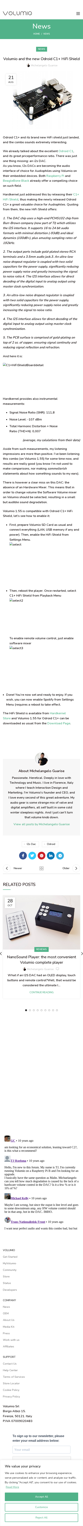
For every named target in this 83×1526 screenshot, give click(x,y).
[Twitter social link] (32, 855)
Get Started (10, 1257)
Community (9, 1270)
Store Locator (11, 1383)
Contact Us (10, 1364)
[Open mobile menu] (78, 13)
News (46, 33)
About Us (8, 1320)
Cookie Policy (11, 1390)
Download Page (58, 723)
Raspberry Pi (55, 176)
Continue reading (42, 992)
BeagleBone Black (16, 181)
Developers (10, 1290)
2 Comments (57, 969)
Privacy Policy (11, 1396)
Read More (12, 1487)
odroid (51, 844)
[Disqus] (41, 1076)
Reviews (41, 949)
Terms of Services (14, 1377)
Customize (41, 1507)
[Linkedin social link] (51, 855)
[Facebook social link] (23, 855)
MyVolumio (9, 1263)
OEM (6, 1313)
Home (36, 33)
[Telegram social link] (60, 855)
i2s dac (31, 844)
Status (7, 1283)
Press (6, 1333)
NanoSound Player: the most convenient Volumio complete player (41, 959)
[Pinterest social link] (41, 855)
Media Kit (8, 1327)
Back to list (41, 868)
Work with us (11, 1340)
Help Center (10, 1370)
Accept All (41, 1497)
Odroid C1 (65, 151)
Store (6, 1276)
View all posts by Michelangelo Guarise (42, 824)
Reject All (41, 1517)
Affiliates (8, 1346)
